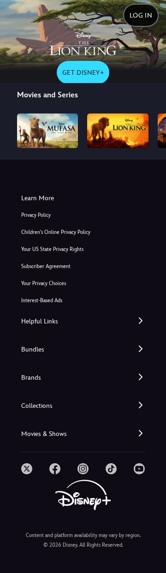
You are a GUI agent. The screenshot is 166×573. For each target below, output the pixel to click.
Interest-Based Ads (41, 301)
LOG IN (141, 15)
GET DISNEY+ (83, 72)
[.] (26, 468)
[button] (83, 321)
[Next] (150, 129)
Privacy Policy (36, 215)
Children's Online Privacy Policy (55, 232)
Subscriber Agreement (46, 266)
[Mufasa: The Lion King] (47, 130)
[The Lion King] (117, 130)
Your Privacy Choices (43, 283)
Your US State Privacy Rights (52, 249)
